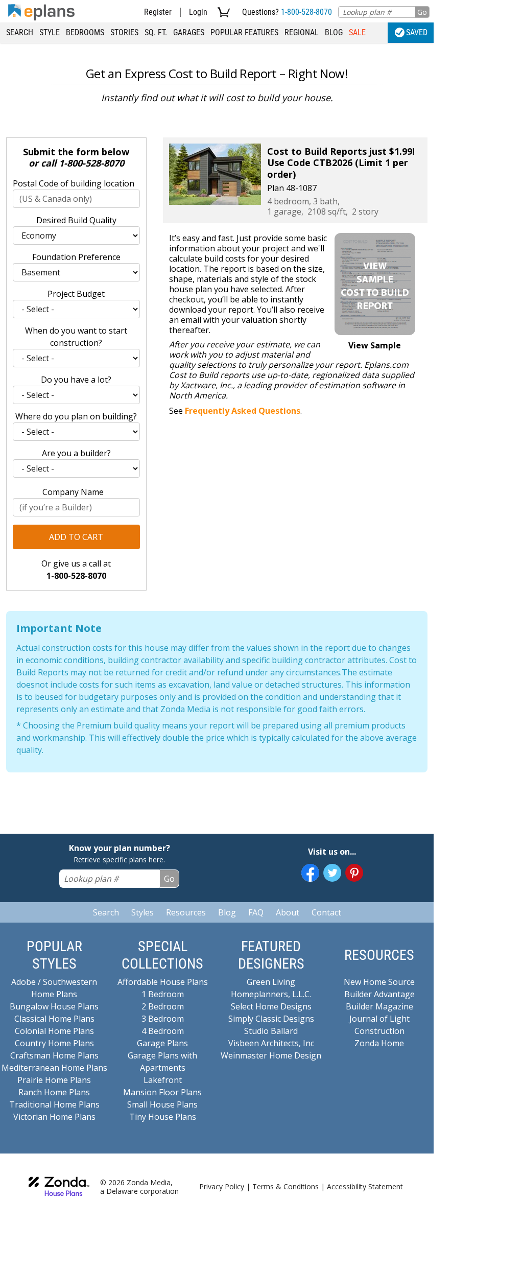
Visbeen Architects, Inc (271, 1043)
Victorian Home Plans (54, 1116)
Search (19, 32)
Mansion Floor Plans (162, 1092)
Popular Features (244, 32)
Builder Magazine (379, 1006)
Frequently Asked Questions (242, 410)
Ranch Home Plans (54, 1092)
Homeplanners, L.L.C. (271, 994)
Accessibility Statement (365, 1186)
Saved (416, 32)
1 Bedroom (162, 994)
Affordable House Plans (162, 981)
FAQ (256, 912)
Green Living (271, 981)
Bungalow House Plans (54, 1006)
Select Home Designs (271, 1006)
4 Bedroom (162, 1031)
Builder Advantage (379, 994)
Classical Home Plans (54, 1018)
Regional (301, 32)
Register (158, 12)
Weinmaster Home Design (271, 1055)
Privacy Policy (221, 1186)
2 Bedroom (162, 1006)
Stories (124, 32)
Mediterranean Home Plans (54, 1067)
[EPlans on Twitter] (332, 873)
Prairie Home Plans (54, 1080)
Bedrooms (85, 32)
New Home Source (379, 981)
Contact (326, 912)
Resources (186, 912)
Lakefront (163, 1080)
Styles (142, 912)
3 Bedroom (162, 1018)
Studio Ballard (271, 1031)
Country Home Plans (54, 1043)
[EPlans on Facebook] (310, 873)
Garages (188, 32)
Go (422, 12)
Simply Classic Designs (271, 1018)
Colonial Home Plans (54, 1031)
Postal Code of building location (73, 183)
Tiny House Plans (162, 1116)
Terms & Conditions (285, 1186)
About (287, 912)
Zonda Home (379, 1043)
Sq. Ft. (156, 32)
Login (198, 12)
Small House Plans (162, 1104)
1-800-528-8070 (306, 12)
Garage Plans (162, 1043)
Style (49, 32)
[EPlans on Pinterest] (354, 873)
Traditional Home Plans (54, 1104)
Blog (334, 32)
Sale (357, 32)
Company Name (73, 492)
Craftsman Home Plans (54, 1055)
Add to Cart (76, 537)
